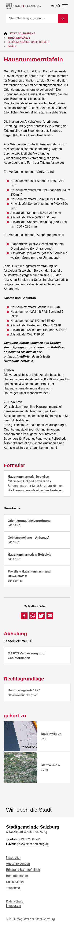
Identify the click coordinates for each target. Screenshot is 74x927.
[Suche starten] (63, 18)
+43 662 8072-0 (29, 839)
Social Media (15, 881)
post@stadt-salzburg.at (32, 844)
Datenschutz (14, 901)
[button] (24, 615)
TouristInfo (13, 888)
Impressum (13, 905)
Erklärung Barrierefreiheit (23, 869)
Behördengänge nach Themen (28, 41)
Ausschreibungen (18, 863)
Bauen (12, 46)
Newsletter (13, 857)
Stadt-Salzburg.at (22, 33)
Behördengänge (19, 37)
